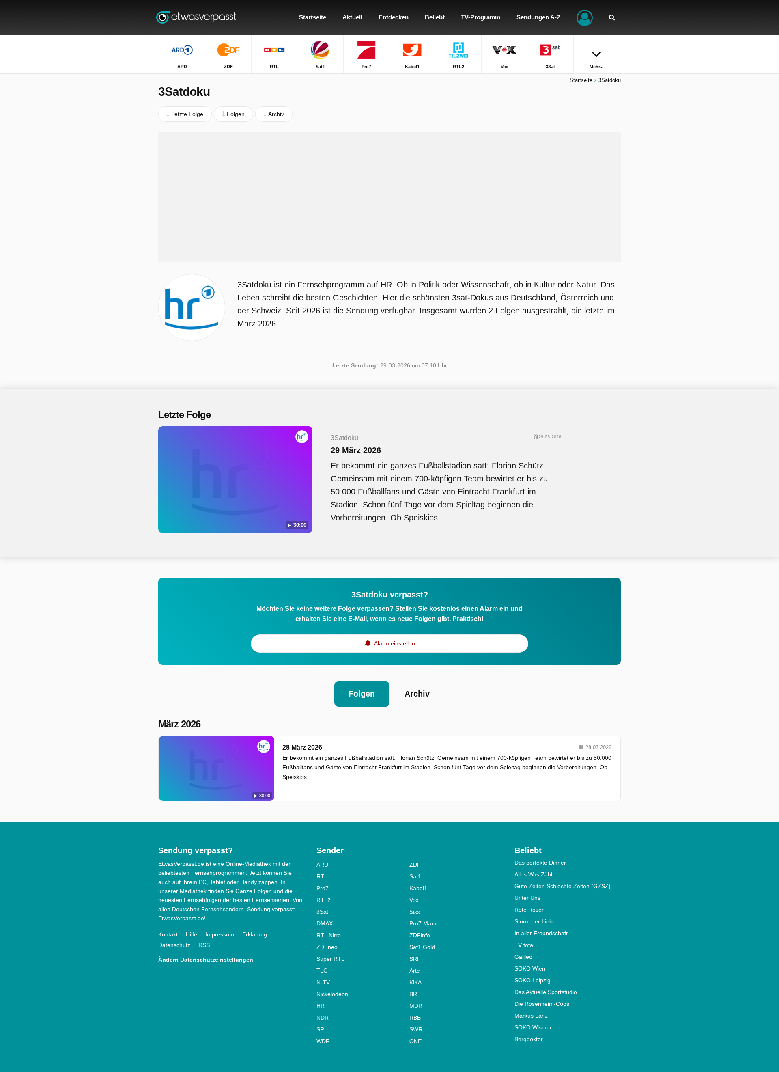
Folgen (362, 693)
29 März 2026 (356, 450)
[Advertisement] (389, 197)
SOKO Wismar (533, 1027)
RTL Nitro (328, 935)
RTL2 (323, 900)
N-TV (323, 982)
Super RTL (330, 959)
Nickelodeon (332, 994)
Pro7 (322, 888)
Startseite (581, 80)
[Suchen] (612, 17)
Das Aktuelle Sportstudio (545, 992)
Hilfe (191, 934)
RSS (204, 945)
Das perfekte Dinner (540, 862)
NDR (322, 1017)
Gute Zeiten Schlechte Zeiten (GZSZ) (562, 886)
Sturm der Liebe (535, 921)
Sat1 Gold (422, 947)
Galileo (523, 956)
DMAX (324, 923)
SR (320, 1029)
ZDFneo (327, 947)
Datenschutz (174, 945)
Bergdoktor (528, 1039)
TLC (321, 970)
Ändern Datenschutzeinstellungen (205, 959)
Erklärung (254, 934)
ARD (322, 864)
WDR (323, 1041)
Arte (414, 970)
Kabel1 (418, 888)
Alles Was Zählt (534, 874)
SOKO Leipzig (532, 980)
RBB (415, 1017)
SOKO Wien (529, 968)
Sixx (414, 911)
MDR (415, 1006)
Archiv (417, 693)
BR (413, 994)
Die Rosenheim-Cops (541, 1004)
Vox (414, 900)
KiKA (415, 982)
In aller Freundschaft (541, 933)
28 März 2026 (302, 747)
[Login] (584, 17)
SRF (415, 959)
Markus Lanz (531, 1015)
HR (320, 1006)
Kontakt (168, 934)
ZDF (415, 864)
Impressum (219, 934)
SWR (415, 1029)
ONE (415, 1041)
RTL (321, 876)
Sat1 (415, 876)
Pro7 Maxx (423, 923)
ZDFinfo (419, 935)
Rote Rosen (529, 909)
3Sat (322, 911)
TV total (524, 945)
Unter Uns (527, 898)
